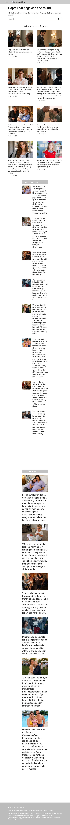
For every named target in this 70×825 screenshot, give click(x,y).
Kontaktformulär (37, 810)
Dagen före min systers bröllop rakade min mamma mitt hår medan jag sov (20, 52)
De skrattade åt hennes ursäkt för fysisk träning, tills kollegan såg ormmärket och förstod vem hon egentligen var (48, 128)
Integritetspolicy (13, 810)
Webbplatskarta (48, 810)
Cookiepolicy (23, 810)
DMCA (30, 810)
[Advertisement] (35, 453)
